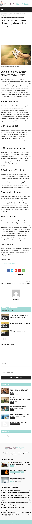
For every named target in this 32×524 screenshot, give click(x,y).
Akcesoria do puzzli (15, 424)
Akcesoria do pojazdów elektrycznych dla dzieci (15, 17)
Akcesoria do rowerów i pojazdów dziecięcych (15, 492)
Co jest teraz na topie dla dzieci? (20, 323)
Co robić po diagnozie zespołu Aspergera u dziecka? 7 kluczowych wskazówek (20, 399)
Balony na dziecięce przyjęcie (10, 505)
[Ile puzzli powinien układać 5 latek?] (5, 424)
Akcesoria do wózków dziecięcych (11, 495)
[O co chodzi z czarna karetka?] (5, 472)
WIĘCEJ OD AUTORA (9, 311)
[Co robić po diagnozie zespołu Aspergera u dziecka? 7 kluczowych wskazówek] (5, 400)
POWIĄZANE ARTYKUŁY (10, 308)
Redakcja (6, 26)
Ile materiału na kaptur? (25, 283)
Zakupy (2, 17)
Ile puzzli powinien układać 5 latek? (19, 422)
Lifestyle (12, 417)
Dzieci (12, 394)
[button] (29, 9)
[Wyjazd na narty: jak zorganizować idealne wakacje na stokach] (5, 416)
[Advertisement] (16, 36)
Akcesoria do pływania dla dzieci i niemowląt (14, 502)
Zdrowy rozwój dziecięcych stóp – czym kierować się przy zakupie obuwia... (19, 390)
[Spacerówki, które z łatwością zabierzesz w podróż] (5, 480)
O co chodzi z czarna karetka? (18, 470)
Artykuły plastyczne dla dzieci (10, 515)
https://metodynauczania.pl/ (8, 263)
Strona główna (4, 13)
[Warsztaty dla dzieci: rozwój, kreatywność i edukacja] (5, 408)
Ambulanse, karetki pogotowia (17, 472)
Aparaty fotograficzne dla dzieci (11, 490)
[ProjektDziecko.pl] (16, 3)
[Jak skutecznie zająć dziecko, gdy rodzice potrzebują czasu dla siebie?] (5, 464)
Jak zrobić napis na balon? (8, 283)
